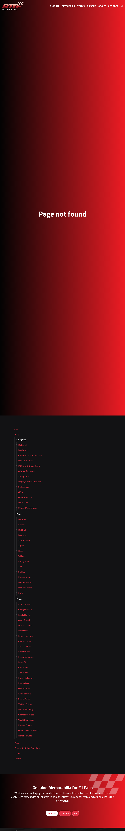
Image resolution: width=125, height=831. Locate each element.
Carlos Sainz (23, 667)
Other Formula (25, 497)
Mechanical (23, 450)
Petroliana (23, 502)
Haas (20, 551)
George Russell (25, 609)
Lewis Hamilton (25, 636)
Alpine (21, 545)
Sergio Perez (24, 699)
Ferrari (21, 524)
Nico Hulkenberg (25, 709)
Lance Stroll (23, 662)
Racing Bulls (23, 561)
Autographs (23, 476)
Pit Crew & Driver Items (29, 466)
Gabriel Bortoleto (26, 714)
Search (18, 758)
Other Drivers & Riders (28, 730)
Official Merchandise (27, 508)
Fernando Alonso (26, 657)
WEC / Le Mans (25, 587)
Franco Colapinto (26, 678)
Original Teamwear (26, 471)
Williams (22, 556)
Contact (113, 6)
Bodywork (22, 445)
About (102, 6)
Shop (17, 434)
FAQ (76, 813)
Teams (81, 6)
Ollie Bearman (24, 688)
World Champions (26, 720)
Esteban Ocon (24, 693)
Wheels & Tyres (25, 460)
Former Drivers (25, 725)
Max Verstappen (25, 625)
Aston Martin (24, 540)
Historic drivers (25, 735)
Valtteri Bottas (25, 704)
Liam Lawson (24, 651)
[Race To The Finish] (13, 6)
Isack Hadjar (23, 630)
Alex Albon (23, 672)
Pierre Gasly (23, 683)
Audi (20, 566)
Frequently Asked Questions (27, 748)
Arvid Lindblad (24, 646)
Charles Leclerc (25, 641)
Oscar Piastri (24, 620)
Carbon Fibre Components (30, 455)
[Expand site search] (121, 6)
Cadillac (21, 572)
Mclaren (22, 519)
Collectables (23, 487)
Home (15, 429)
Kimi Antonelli (24, 604)
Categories (68, 6)
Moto (20, 593)
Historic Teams (25, 582)
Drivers (91, 6)
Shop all (54, 6)
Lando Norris (24, 615)
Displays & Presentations (29, 481)
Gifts (20, 492)
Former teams (24, 577)
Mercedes (22, 535)
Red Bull (22, 530)
